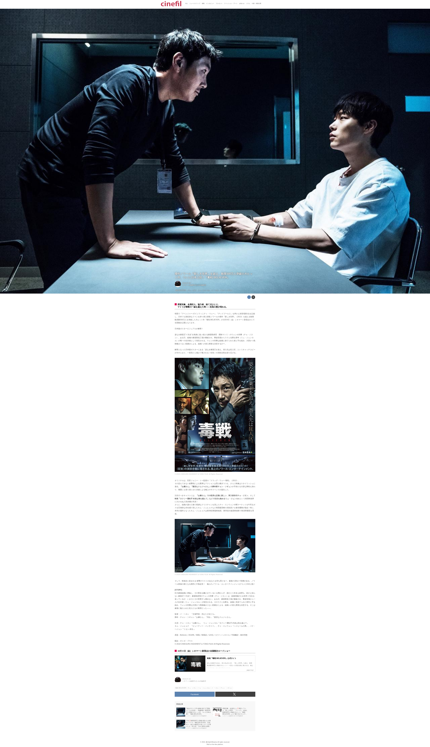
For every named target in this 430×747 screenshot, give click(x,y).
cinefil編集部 (201, 285)
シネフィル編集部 (188, 285)
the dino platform (217, 744)
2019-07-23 (186, 283)
